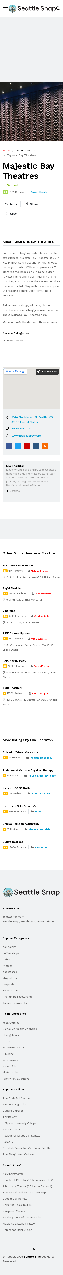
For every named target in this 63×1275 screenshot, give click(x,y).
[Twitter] (18, 446)
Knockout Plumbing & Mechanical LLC (28, 1180)
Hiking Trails (11, 1035)
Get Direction (49, 371)
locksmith (9, 1066)
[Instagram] (26, 1249)
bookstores (10, 971)
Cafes (6, 959)
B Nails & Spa (11, 1129)
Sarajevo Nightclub (15, 1104)
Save (13, 213)
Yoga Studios (11, 1022)
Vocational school (41, 757)
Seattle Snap (32, 1256)
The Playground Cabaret (19, 1154)
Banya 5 (8, 1141)
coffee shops (11, 953)
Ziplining (8, 1053)
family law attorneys (16, 1078)
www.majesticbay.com (26, 435)
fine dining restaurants (17, 996)
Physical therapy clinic (42, 775)
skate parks (10, 1072)
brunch (7, 1041)
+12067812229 (21, 428)
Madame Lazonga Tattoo (19, 1223)
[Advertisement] (31, 50)
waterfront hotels (14, 1047)
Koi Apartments (13, 1173)
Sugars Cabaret (13, 1110)
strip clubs (10, 978)
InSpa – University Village (19, 1123)
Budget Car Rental (15, 1198)
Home (7, 150)
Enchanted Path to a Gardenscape (25, 1192)
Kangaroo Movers (14, 1211)
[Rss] (34, 1249)
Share (33, 204)
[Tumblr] (36, 446)
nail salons (9, 947)
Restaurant (41, 847)
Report (14, 204)
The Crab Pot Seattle (16, 1098)
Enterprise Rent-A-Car (17, 1229)
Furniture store (41, 793)
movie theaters (25, 150)
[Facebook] (9, 446)
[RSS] (45, 446)
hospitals (8, 984)
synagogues (10, 1060)
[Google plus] (27, 446)
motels (7, 965)
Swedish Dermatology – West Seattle (27, 1148)
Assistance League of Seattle (21, 1135)
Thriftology (10, 1117)
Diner (38, 811)
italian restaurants (15, 1003)
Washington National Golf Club (22, 1217)
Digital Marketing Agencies (20, 1029)
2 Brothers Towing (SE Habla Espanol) (27, 1186)
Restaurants (10, 990)
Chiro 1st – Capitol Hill (17, 1205)
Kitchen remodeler (40, 829)
